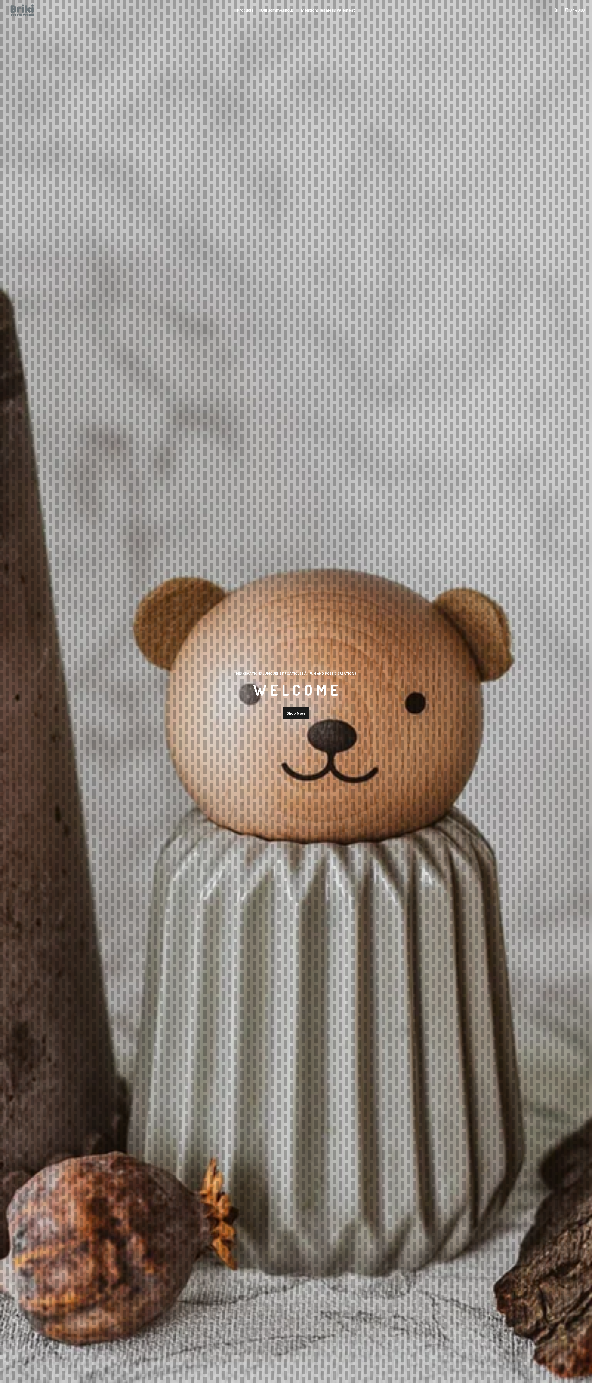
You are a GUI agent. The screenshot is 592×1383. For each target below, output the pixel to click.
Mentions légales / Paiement (328, 10)
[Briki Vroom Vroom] (31, 10)
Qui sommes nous (277, 10)
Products (245, 10)
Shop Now (296, 713)
